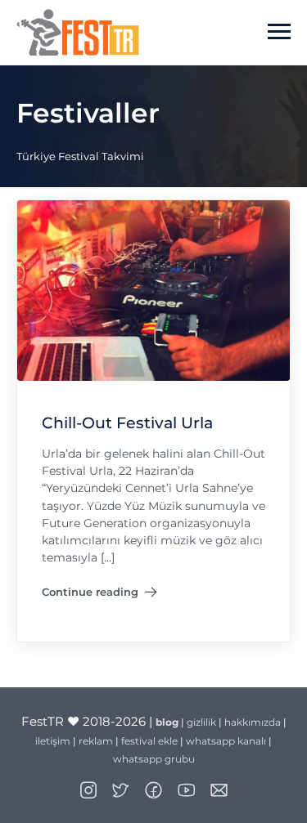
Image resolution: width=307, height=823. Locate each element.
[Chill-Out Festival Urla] (153, 289)
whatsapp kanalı (226, 741)
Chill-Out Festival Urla (127, 423)
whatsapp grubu (154, 759)
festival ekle (149, 741)
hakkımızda (252, 722)
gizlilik (201, 722)
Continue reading (99, 595)
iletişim (52, 741)
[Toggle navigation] (279, 31)
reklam (96, 741)
